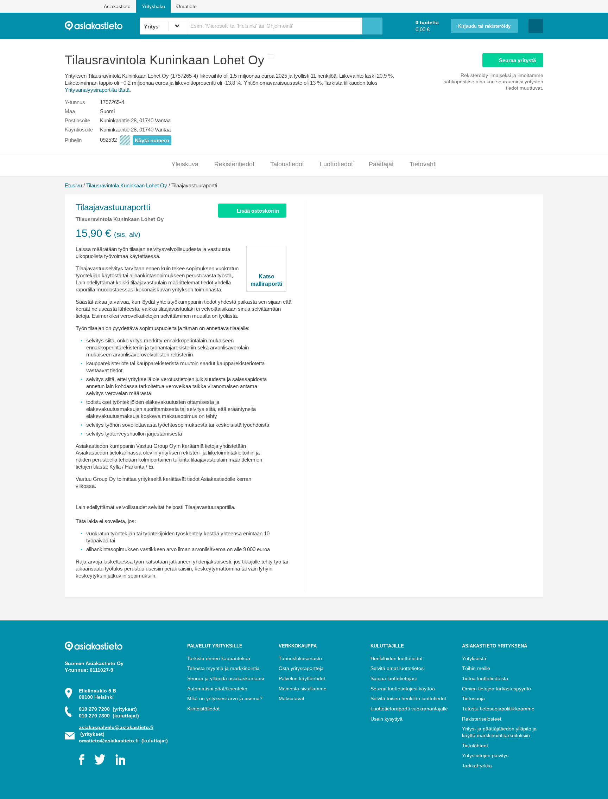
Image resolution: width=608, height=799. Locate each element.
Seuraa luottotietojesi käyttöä (402, 688)
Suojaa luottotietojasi (393, 678)
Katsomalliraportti (266, 280)
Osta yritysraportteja (301, 668)
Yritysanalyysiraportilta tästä (97, 90)
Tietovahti (423, 164)
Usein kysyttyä (386, 719)
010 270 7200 (108, 709)
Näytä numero (152, 140)
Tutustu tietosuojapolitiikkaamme (498, 708)
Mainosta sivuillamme (303, 688)
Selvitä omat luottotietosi (397, 668)
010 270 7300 (109, 716)
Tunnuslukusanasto (300, 658)
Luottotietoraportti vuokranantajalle (409, 708)
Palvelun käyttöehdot (302, 678)
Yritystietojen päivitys (485, 755)
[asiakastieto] (102, 26)
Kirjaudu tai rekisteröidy (484, 26)
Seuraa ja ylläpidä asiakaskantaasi (225, 678)
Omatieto (186, 6)
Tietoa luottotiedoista (485, 678)
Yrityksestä (474, 658)
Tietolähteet (475, 745)
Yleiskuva (184, 164)
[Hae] (372, 26)
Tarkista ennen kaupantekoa (218, 658)
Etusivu (73, 185)
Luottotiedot (336, 164)
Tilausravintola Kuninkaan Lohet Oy (126, 185)
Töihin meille (476, 668)
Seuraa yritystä (517, 60)
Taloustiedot (287, 164)
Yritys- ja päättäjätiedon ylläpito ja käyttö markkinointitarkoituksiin (499, 732)
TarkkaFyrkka (477, 765)
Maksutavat (291, 698)
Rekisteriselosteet (481, 719)
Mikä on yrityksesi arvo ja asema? (224, 698)
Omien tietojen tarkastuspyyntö (496, 688)
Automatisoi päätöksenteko (217, 688)
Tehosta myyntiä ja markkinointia (223, 668)
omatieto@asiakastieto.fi (109, 740)
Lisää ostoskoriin (258, 211)
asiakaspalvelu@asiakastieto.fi (116, 727)
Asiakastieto (117, 6)
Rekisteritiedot (234, 164)
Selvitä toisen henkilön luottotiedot (408, 698)
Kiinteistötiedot (203, 708)
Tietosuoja (473, 698)
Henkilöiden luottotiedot (396, 658)
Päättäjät (381, 164)
